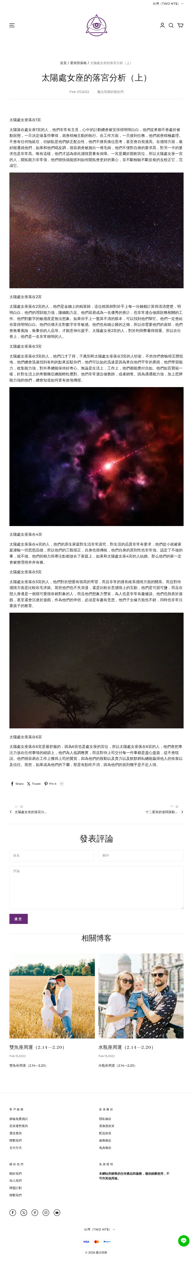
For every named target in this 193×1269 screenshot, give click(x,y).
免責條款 (105, 1148)
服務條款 (105, 1140)
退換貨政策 (106, 1126)
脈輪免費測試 (18, 1119)
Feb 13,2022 (17, 1056)
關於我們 (15, 1173)
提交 (19, 919)
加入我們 (15, 1180)
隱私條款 (105, 1119)
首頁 (63, 63)
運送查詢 (15, 1133)
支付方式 (15, 1148)
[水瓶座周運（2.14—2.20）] (141, 996)
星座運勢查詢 (18, 1126)
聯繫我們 (15, 1140)
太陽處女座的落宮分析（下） (31, 812)
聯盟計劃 (15, 1188)
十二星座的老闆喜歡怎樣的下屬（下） (161, 812)
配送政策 (105, 1133)
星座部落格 (78, 63)
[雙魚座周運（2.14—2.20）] (52, 996)
